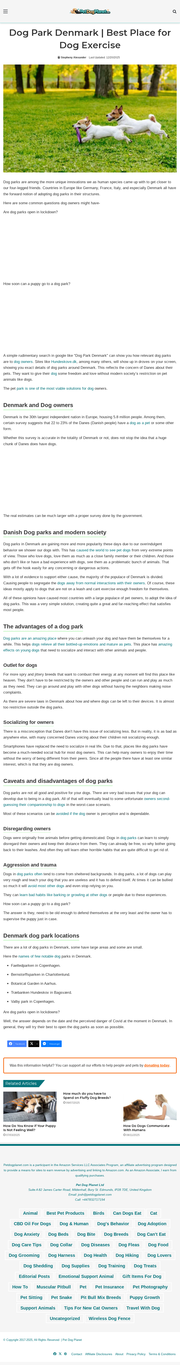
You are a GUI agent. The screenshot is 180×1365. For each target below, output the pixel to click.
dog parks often (29, 874)
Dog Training (111, 1265)
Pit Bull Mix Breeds (101, 1297)
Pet (83, 1286)
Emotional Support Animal (86, 1276)
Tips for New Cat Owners (91, 1308)
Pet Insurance (109, 1286)
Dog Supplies (76, 1265)
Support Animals (37, 1308)
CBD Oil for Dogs (32, 1223)
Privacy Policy (136, 1354)
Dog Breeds (116, 1234)
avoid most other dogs (46, 886)
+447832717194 (93, 1199)
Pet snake (61, 1297)
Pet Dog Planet (72, 1340)
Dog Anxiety (27, 1234)
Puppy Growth (145, 1297)
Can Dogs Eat (127, 1213)
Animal (30, 1213)
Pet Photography (150, 1286)
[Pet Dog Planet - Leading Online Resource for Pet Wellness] (90, 11)
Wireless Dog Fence (109, 1318)
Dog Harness (61, 1255)
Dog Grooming (24, 1255)
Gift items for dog (141, 1276)
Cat (153, 1213)
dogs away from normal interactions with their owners (101, 583)
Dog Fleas (129, 1244)
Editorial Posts (34, 1276)
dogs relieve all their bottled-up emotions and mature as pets (81, 644)
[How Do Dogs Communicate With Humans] (150, 1107)
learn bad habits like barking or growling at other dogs (63, 895)
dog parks (128, 838)
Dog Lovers (159, 1255)
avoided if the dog (70, 814)
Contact (76, 1354)
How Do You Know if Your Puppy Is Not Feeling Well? (29, 1128)
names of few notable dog (39, 956)
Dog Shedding (38, 1265)
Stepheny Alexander (73, 57)
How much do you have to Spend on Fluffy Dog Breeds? (87, 1096)
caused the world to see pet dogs (103, 550)
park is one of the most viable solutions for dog (55, 388)
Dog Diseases (95, 1244)
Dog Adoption (152, 1223)
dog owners (23, 362)
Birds (98, 1213)
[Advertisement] (90, 249)
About (119, 1354)
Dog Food (158, 1244)
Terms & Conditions (162, 1354)
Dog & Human (74, 1223)
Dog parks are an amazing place (29, 638)
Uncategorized (65, 1318)
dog (54, 373)
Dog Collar (61, 1244)
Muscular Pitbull (54, 1286)
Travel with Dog (143, 1308)
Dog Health (95, 1255)
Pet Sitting (31, 1297)
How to (20, 1286)
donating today (156, 1065)
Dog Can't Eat (151, 1234)
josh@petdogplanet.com (95, 1194)
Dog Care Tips (26, 1244)
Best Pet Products (65, 1213)
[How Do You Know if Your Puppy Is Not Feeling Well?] (30, 1107)
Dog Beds (58, 1234)
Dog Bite (86, 1234)
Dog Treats (145, 1265)
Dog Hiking (127, 1255)
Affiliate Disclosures (98, 1354)
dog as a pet (140, 423)
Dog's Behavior (113, 1223)
